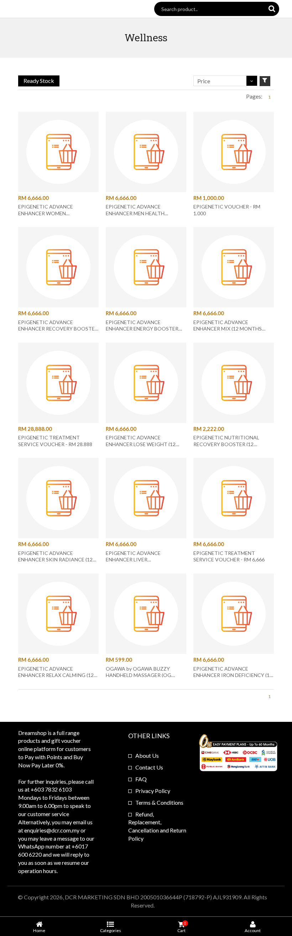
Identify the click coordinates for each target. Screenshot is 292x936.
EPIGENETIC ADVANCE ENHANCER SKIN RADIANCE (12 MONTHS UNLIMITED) (55, 559)
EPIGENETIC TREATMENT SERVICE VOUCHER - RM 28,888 (55, 440)
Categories (110, 930)
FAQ (141, 779)
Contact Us (149, 767)
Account (253, 930)
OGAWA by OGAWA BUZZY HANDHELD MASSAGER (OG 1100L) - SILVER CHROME (138, 675)
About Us (147, 755)
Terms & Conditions (159, 802)
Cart (181, 927)
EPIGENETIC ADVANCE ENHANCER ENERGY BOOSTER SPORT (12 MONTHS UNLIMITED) (145, 328)
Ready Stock (39, 80)
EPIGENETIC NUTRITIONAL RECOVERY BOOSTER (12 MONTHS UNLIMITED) (226, 443)
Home (39, 930)
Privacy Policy (152, 790)
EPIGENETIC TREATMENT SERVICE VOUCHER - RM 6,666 (229, 556)
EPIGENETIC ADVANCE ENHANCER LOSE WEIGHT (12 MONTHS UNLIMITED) (141, 443)
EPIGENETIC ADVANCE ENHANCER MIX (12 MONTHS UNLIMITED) (227, 328)
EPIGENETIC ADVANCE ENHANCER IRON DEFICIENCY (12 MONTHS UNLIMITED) (232, 675)
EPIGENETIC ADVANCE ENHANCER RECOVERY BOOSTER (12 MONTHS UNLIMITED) (58, 328)
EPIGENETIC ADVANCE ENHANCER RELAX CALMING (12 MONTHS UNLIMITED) (56, 675)
